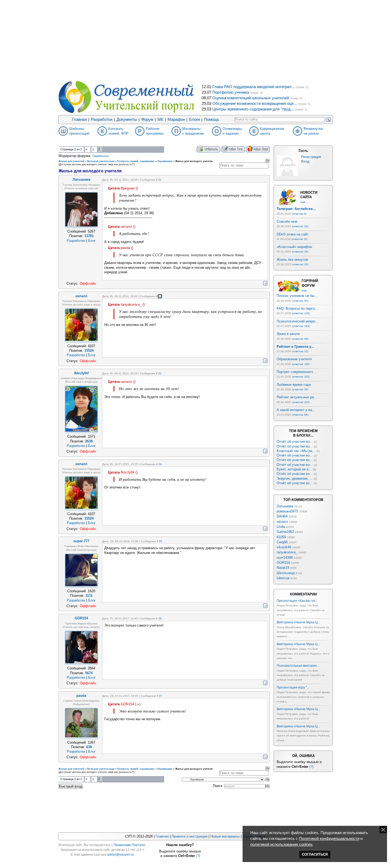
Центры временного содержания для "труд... (253, 109)
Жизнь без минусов (292, 260)
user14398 (285, 558)
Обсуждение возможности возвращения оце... (254, 103)
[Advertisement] (195, 40)
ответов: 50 (300, 300)
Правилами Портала (129, 845)
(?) (311, 767)
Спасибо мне (287, 221)
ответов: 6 (299, 213)
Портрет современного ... (297, 372)
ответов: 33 (300, 264)
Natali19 (283, 568)
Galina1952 (285, 532)
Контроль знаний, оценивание (136, 161)
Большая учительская (100, 161)
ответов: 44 (300, 338)
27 (160, 695)
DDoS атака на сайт (293, 234)
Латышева (285, 506)
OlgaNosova (100, 156)
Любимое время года (294, 385)
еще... (304, 201)
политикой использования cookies (281, 844)
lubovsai (283, 578)
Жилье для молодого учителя (194, 161)
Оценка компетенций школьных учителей (250, 98)
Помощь (211, 119)
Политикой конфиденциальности (329, 838)
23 (159, 373)
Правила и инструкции (189, 836)
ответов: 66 (300, 414)
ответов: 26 (300, 389)
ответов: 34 (300, 251)
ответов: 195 (301, 364)
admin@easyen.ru (120, 854)
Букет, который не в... (294, 469)
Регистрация (311, 157)
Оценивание (164, 161)
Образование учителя (294, 359)
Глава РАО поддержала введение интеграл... (253, 87)
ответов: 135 (301, 313)
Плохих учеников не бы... (297, 296)
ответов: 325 (301, 402)
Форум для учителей (71, 161)
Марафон (176, 119)
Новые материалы (225, 836)
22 (159, 296)
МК (160, 119)
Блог (92, 241)
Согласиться (315, 854)
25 (160, 541)
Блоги (194, 119)
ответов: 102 (301, 376)
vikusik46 (284, 547)
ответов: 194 (301, 326)
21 (159, 179)
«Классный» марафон (294, 247)
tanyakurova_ (287, 552)
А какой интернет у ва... (296, 410)
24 (160, 464)
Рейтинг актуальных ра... (297, 397)
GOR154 (283, 563)
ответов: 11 (299, 239)
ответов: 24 (300, 226)
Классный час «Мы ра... (296, 451)
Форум (147, 119)
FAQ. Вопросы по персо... (297, 308)
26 (160, 618)
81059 (281, 537)
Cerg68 (282, 542)
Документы (127, 119)
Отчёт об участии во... (295, 442)
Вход (305, 161)
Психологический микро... (297, 321)
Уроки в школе (288, 334)
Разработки (101, 119)
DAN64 (282, 516)
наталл (282, 522)
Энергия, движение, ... (295, 478)
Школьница (286, 573)
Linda (281, 527)
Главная (79, 119)
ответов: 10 (300, 351)
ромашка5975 (287, 511)
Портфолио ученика (230, 92)
